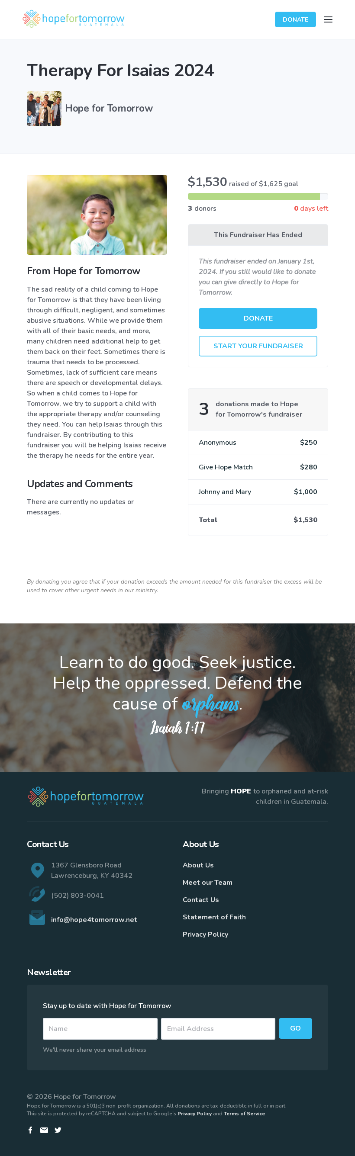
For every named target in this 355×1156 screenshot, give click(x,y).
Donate (295, 20)
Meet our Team (207, 882)
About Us (198, 865)
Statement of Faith (214, 917)
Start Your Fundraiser (258, 346)
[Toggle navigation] (328, 19)
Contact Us (201, 900)
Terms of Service (244, 1113)
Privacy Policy (205, 934)
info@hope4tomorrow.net (94, 920)
